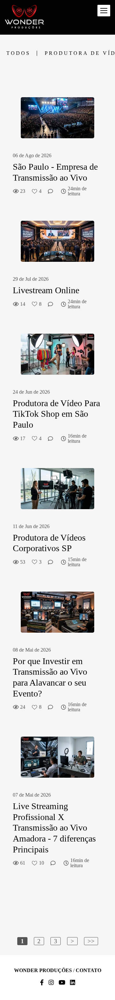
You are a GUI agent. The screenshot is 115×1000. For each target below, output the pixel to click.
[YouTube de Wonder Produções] (61, 982)
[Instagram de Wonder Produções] (51, 982)
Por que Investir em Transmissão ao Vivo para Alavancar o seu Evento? (50, 677)
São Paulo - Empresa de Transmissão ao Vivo (55, 172)
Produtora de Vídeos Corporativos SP (49, 543)
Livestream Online (47, 290)
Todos (18, 53)
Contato (88, 970)
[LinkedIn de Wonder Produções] (72, 982)
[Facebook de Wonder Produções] (42, 982)
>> (91, 941)
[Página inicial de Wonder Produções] (24, 17)
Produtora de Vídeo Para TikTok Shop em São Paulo (56, 414)
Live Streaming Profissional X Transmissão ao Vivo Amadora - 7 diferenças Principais (54, 827)
